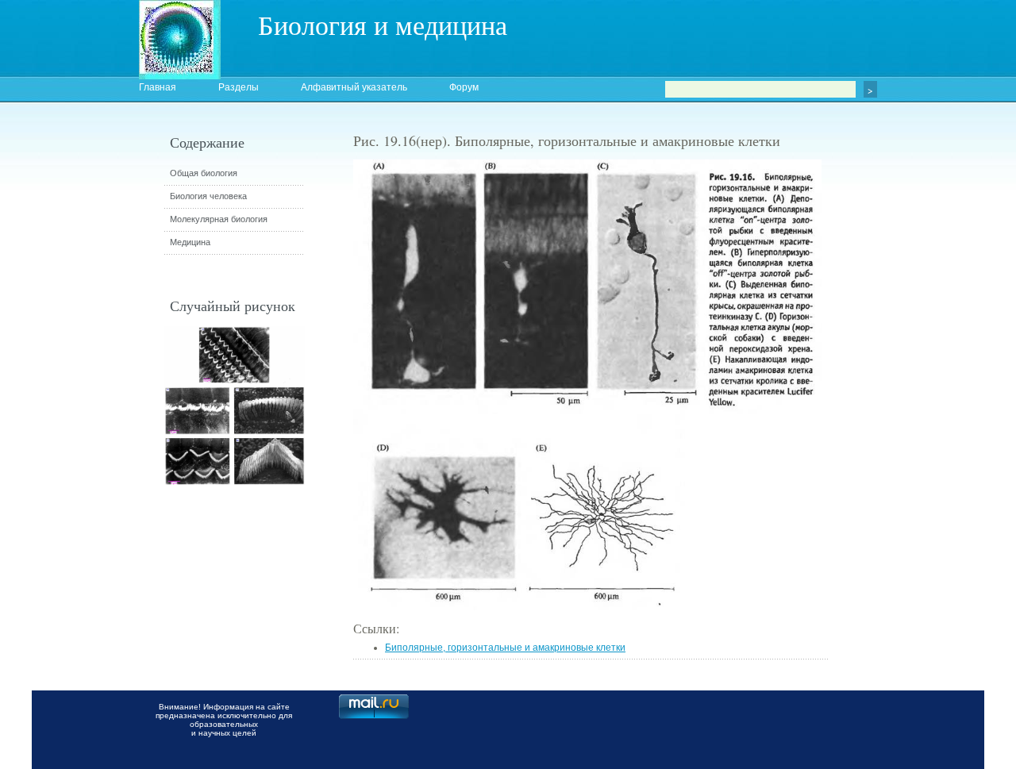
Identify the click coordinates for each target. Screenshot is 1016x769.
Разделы (238, 87)
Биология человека (208, 196)
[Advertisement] (916, 417)
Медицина (190, 242)
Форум (464, 87)
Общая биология (203, 173)
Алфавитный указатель (354, 87)
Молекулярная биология (218, 219)
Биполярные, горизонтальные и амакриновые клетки (505, 647)
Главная (157, 87)
